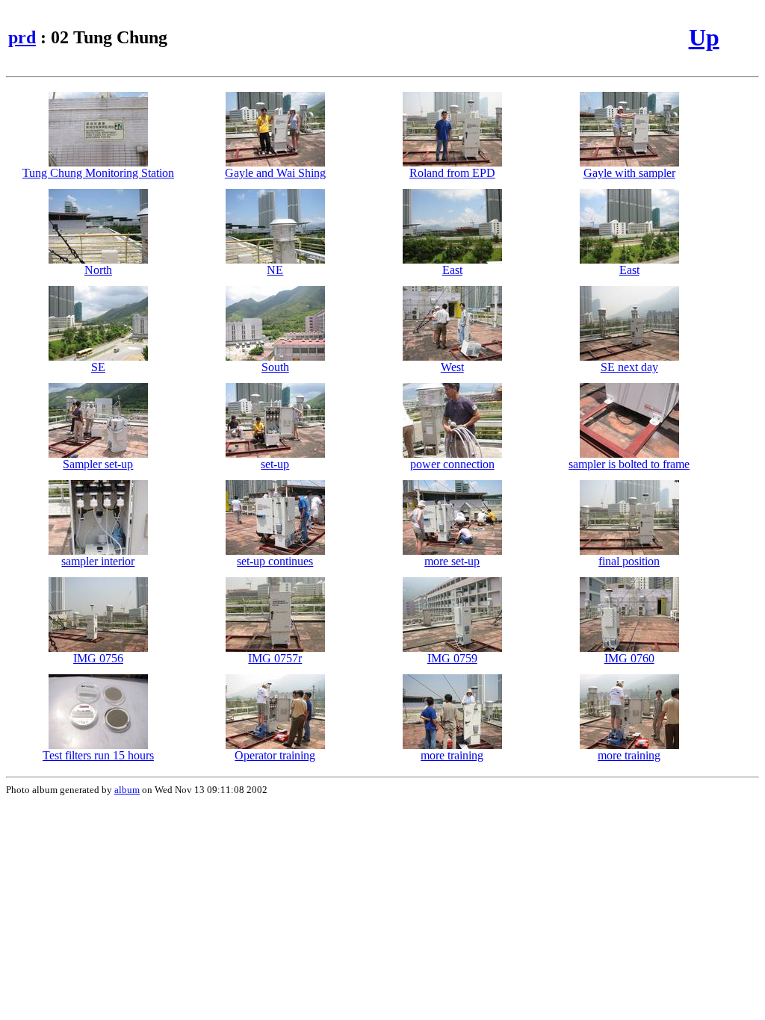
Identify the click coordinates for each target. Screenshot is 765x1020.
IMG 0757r (275, 658)
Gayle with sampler (629, 173)
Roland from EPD (452, 173)
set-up (275, 464)
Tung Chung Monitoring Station (98, 173)
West (452, 367)
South (275, 367)
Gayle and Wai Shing (275, 173)
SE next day (629, 367)
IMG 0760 (629, 658)
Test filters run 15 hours (98, 755)
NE (275, 270)
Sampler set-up (98, 464)
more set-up (452, 561)
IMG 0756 (98, 658)
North (98, 270)
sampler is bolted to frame (629, 464)
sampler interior (97, 561)
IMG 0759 (452, 658)
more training (452, 755)
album (127, 789)
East (452, 270)
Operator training (275, 755)
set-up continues (275, 561)
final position (629, 561)
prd (22, 37)
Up (704, 37)
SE (98, 367)
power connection (452, 464)
